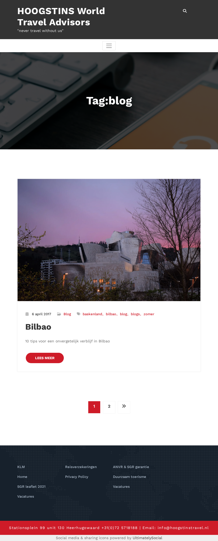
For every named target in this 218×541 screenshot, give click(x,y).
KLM (21, 467)
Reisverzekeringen (81, 467)
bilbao (111, 314)
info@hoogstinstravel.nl (183, 528)
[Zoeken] (185, 11)
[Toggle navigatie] (108, 45)
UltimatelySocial (147, 538)
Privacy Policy (76, 477)
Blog (67, 314)
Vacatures (25, 496)
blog (123, 314)
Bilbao (38, 327)
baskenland (92, 314)
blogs (135, 314)
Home (22, 477)
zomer (149, 314)
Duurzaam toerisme (129, 477)
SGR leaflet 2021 (31, 487)
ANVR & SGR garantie (131, 467)
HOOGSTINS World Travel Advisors (61, 16)
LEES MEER (44, 358)
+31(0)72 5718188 (120, 528)
